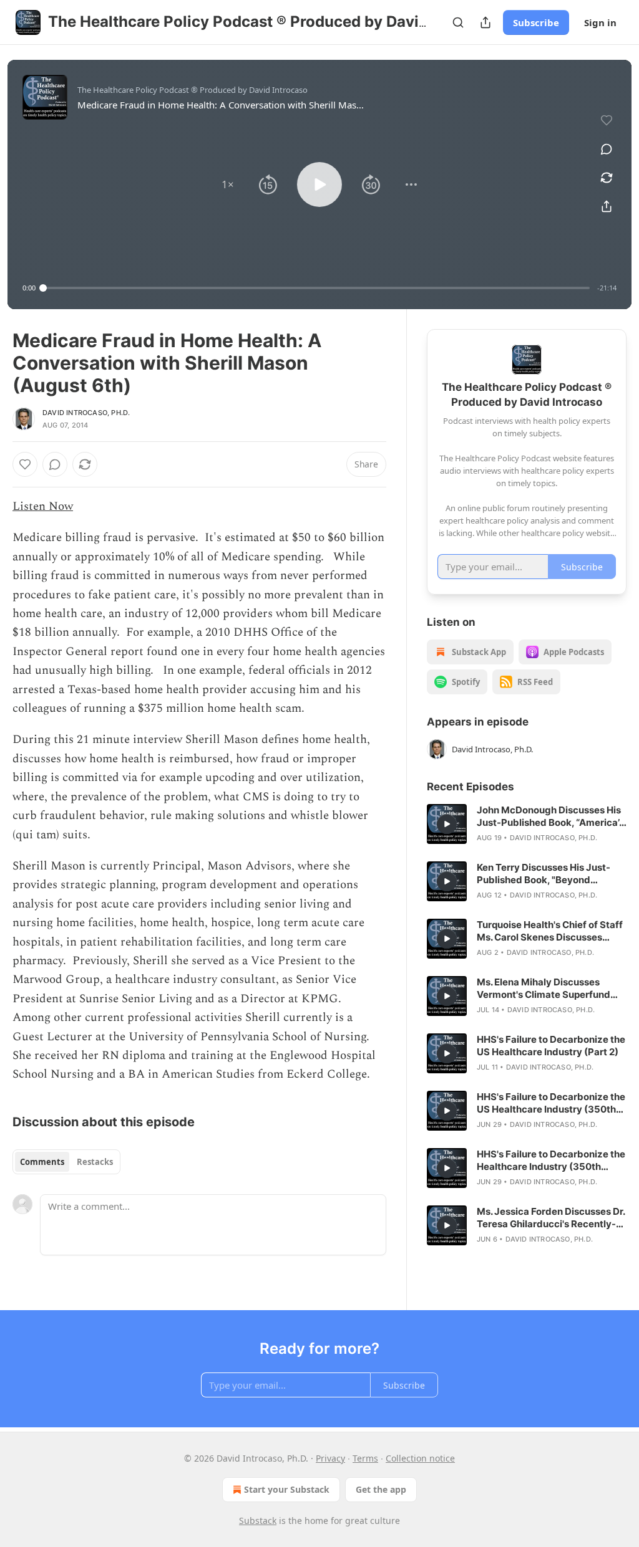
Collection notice (420, 1458)
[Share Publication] (485, 22)
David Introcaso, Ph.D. (86, 412)
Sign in (600, 22)
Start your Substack (286, 1489)
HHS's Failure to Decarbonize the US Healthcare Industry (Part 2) (551, 1045)
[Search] (458, 22)
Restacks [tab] (95, 1161)
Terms (365, 1458)
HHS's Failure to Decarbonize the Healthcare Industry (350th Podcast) (551, 1160)
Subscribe (536, 22)
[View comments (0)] (607, 149)
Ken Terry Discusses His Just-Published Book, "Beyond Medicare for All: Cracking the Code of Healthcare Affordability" (544, 873)
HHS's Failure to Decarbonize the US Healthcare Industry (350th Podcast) (551, 1103)
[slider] (316, 288)
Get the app (381, 1489)
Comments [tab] (42, 1161)
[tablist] (66, 1161)
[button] (227, 184)
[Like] (24, 464)
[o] (447, 824)
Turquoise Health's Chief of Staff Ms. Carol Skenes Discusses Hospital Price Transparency (550, 931)
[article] (527, 824)
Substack (257, 1520)
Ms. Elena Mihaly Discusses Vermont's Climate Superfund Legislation (543, 988)
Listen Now (42, 506)
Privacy (330, 1458)
